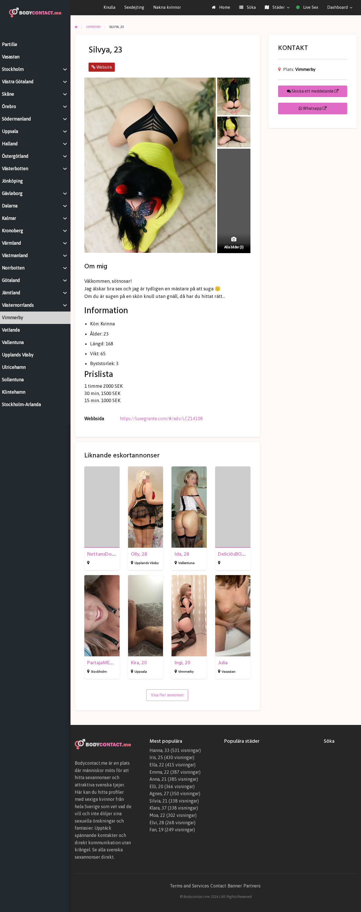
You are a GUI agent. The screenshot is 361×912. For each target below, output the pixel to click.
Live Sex (310, 7)
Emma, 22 (159, 772)
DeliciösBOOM (234, 554)
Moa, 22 (157, 815)
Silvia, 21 (158, 800)
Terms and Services (189, 885)
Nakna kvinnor (167, 7)
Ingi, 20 (182, 663)
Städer (278, 7)
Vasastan (228, 672)
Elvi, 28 (156, 822)
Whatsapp (312, 108)
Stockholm (99, 672)
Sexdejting (134, 7)
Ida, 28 (182, 554)
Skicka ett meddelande (312, 91)
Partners (252, 885)
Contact (218, 885)
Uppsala (141, 672)
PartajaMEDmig (104, 663)
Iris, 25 (156, 757)
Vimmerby (186, 672)
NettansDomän (104, 554)
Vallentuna (186, 563)
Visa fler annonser (167, 695)
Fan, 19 (156, 829)
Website (103, 67)
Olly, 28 (139, 554)
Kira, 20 (139, 663)
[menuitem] (221, 7)
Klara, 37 (158, 807)
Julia (223, 663)
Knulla (109, 7)
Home (224, 7)
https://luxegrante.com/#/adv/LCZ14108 (161, 418)
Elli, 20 (156, 786)
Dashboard (337, 7)
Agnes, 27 (159, 793)
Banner (235, 885)
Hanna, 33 (159, 750)
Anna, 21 (158, 779)
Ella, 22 (156, 764)
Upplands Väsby (147, 563)
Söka (251, 7)
